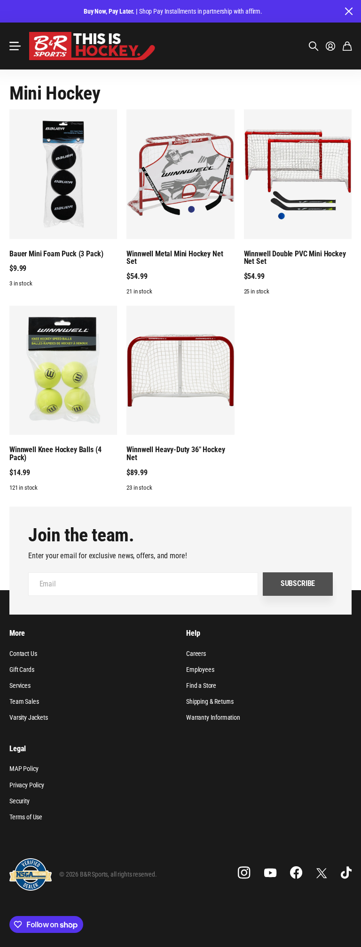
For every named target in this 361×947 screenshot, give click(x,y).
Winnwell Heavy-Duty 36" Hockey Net (175, 453)
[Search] (313, 46)
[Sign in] (330, 46)
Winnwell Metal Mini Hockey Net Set (174, 257)
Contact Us (23, 653)
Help (193, 633)
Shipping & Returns (210, 701)
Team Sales (24, 701)
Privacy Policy (26, 785)
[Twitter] (321, 873)
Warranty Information (213, 717)
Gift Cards (21, 669)
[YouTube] (270, 873)
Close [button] (348, 11)
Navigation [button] (14, 46)
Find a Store (201, 685)
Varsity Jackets (28, 717)
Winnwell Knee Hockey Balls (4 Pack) (55, 453)
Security (19, 801)
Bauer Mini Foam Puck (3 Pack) (56, 253)
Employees (200, 669)
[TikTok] (346, 873)
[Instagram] (244, 873)
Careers (196, 653)
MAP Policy (23, 768)
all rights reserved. (133, 874)
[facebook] (296, 873)
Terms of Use (25, 817)
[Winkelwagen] (347, 46)
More (16, 633)
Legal (17, 748)
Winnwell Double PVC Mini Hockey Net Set (295, 257)
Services (20, 685)
